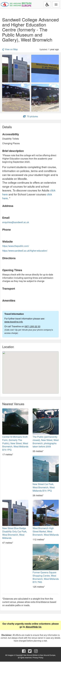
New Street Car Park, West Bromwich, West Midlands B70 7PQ (44, 487)
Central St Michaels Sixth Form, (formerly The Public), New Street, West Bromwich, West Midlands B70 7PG (15, 443)
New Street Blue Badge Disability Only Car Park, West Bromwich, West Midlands (14, 533)
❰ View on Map (10, 49)
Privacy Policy (37, 657)
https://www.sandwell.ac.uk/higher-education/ (24, 250)
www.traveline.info (13, 321)
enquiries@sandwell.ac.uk (15, 222)
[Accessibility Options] (47, 4)
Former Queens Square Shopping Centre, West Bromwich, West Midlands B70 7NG (46, 577)
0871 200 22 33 (32, 326)
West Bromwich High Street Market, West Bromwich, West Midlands (46, 531)
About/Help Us (33, 626)
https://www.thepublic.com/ (15, 246)
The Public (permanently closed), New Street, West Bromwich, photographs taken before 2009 (46, 441)
